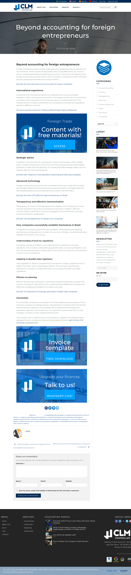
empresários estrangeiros (61, 419)
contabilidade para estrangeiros (54, 415)
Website (69, 481)
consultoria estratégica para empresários (32, 417)
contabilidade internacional (68, 421)
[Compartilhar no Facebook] (46, 408)
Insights (65, 7)
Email (43, 481)
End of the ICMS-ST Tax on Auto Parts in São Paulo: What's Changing (106, 151)
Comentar (20, 463)
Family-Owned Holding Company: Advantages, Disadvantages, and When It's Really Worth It (106, 172)
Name (18, 481)
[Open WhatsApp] (126, 570)
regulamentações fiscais (21, 419)
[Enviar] (115, 7)
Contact (76, 7)
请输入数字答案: (101, 273)
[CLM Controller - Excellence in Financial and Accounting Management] (23, 7)
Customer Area (113, 1)
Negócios (32, 415)
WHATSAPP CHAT (60, 395)
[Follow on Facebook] (116, 521)
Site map (102, 1)
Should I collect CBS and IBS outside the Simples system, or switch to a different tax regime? (106, 232)
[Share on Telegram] (57, 408)
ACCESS (60, 146)
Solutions (54, 7)
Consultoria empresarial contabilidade (46, 421)
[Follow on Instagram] (120, 521)
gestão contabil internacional (23, 421)
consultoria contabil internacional (41, 419)
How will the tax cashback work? (105, 192)
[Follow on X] (123, 521)
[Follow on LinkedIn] (127, 521)
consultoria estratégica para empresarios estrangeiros (65, 417)
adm (72, 48)
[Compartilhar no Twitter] (50, 408)
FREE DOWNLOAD (59, 358)
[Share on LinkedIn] (53, 408)
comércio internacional (78, 419)
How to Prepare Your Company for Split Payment (106, 211)
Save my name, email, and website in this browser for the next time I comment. (49, 491)
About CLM (41, 7)
